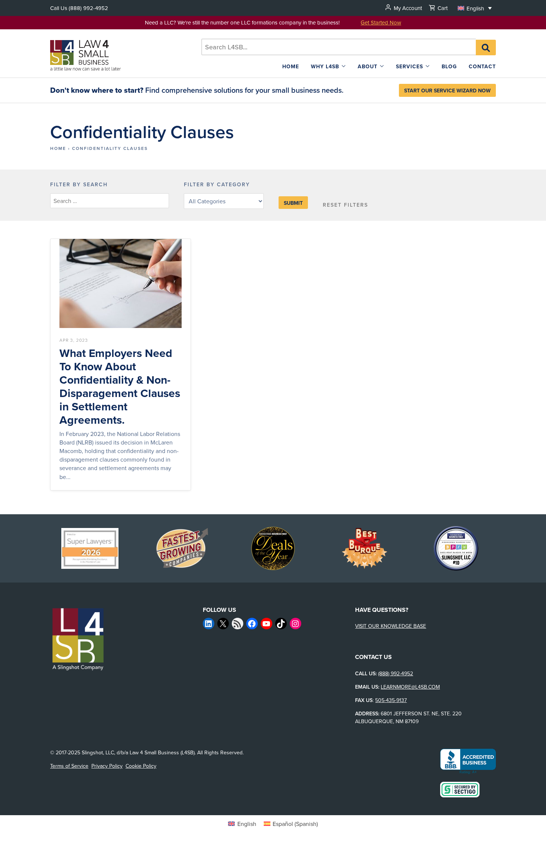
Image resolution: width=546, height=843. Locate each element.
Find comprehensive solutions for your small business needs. (197, 90)
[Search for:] (338, 47)
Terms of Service (69, 766)
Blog (449, 66)
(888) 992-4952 (88, 8)
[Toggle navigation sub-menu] (343, 66)
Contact (482, 66)
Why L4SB (325, 66)
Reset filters (345, 205)
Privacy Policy (107, 766)
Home (290, 66)
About (367, 66)
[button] (475, 8)
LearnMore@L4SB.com (410, 687)
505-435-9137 (391, 700)
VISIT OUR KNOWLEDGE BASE (390, 626)
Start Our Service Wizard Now (447, 90)
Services (409, 66)
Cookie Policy (141, 766)
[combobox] (338, 47)
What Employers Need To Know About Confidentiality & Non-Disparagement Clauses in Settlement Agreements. (119, 387)
